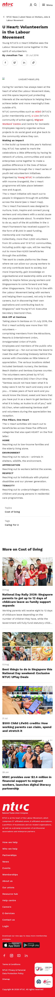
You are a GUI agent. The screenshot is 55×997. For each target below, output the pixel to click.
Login (5, 926)
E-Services (8, 913)
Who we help (9, 848)
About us (7, 881)
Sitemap (6, 979)
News (5, 861)
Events (6, 868)
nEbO (38, 111)
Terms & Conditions (11, 964)
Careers (6, 906)
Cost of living (12, 511)
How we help (10, 842)
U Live (35, 115)
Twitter (16, 62)
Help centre (9, 900)
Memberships (10, 874)
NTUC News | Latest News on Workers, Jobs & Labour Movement (28, 18)
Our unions (8, 887)
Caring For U (12, 524)
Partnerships (9, 855)
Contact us (8, 919)
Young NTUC (25, 177)
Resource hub (10, 894)
